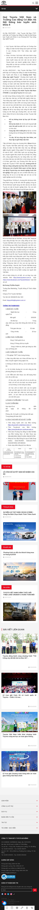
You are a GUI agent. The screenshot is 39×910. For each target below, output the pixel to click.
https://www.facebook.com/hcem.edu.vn (20, 429)
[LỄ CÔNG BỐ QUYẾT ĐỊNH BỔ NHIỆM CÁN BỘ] (19, 491)
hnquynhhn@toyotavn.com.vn (16, 300)
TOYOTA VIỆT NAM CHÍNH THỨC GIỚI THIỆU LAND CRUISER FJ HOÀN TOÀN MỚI (18, 594)
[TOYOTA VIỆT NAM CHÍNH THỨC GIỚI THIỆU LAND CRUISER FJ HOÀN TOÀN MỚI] (19, 612)
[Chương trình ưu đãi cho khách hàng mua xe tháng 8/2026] (19, 571)
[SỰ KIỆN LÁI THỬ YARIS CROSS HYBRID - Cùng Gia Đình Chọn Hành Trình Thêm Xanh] (19, 531)
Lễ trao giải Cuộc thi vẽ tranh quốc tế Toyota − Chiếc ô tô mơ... (19, 696)
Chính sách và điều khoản (7, 903)
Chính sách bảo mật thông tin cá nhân (10, 901)
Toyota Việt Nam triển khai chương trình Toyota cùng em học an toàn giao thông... (19, 735)
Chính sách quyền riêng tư (7, 900)
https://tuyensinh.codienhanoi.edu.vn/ (19, 425)
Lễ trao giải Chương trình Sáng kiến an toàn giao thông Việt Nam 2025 (19, 775)
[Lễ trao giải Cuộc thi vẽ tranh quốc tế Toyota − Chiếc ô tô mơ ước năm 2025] (19, 683)
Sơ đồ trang (4, 898)
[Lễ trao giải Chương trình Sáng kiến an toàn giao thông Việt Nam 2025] (19, 761)
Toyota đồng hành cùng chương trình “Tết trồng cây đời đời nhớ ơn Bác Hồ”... (19, 657)
